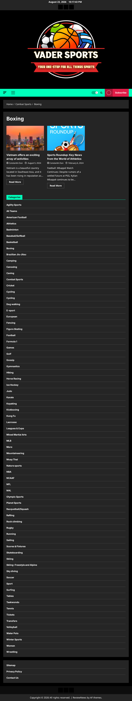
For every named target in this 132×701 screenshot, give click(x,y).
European (11, 316)
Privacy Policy (14, 671)
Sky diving (12, 571)
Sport (9, 583)
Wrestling (11, 651)
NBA (8, 471)
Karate (10, 397)
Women (10, 645)
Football (10, 335)
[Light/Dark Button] (94, 92)
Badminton (12, 229)
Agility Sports (13, 204)
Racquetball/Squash (17, 509)
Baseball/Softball (15, 235)
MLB (8, 440)
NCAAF (10, 478)
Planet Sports (13, 502)
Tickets (10, 614)
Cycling (10, 291)
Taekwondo (12, 602)
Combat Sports (14, 279)
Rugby (10, 527)
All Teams (11, 211)
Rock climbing (14, 521)
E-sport (10, 310)
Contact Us (12, 677)
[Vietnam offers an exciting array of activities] (25, 138)
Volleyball (11, 627)
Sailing (10, 540)
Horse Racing (13, 378)
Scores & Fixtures (16, 546)
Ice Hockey (12, 384)
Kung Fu (11, 416)
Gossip (10, 360)
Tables (10, 596)
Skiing (9, 558)
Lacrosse (11, 422)
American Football (16, 217)
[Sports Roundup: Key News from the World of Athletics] (66, 138)
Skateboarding (14, 552)
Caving (10, 273)
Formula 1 (11, 341)
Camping (11, 260)
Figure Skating (14, 329)
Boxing (10, 248)
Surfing (10, 589)
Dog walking (13, 304)
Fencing (10, 322)
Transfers (11, 621)
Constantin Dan (16, 163)
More (9, 447)
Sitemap (10, 665)
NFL (8, 484)
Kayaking (11, 403)
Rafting (10, 515)
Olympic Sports (15, 496)
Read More (16, 182)
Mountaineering (15, 453)
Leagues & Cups (15, 428)
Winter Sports (14, 639)
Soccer (10, 577)
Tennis (10, 608)
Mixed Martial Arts (16, 434)
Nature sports (14, 465)
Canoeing (11, 267)
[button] (4, 92)
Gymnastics (13, 366)
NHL (8, 490)
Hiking (10, 372)
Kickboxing (12, 409)
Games (10, 347)
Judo (9, 391)
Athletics (11, 223)
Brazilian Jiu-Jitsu (16, 254)
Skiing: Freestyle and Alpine (21, 565)
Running (11, 533)
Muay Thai (12, 459)
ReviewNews (79, 697)
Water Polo (12, 633)
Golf (8, 353)
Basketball (12, 242)
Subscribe (120, 92)
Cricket (10, 285)
